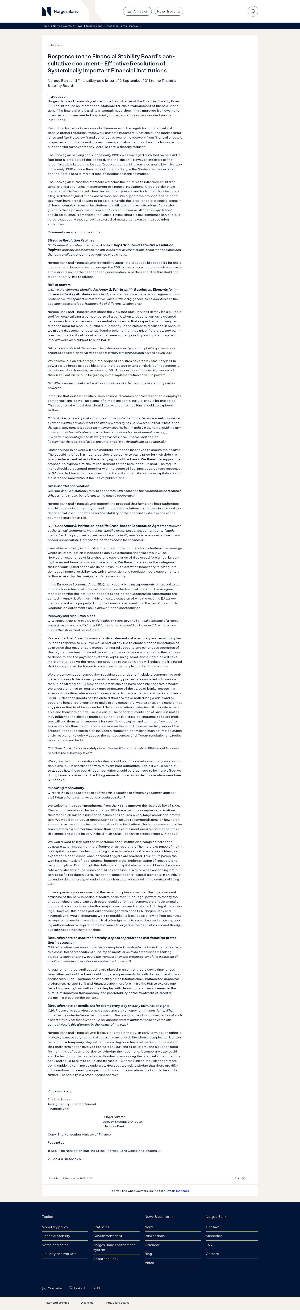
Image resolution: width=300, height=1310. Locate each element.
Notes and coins (55, 1244)
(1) (130, 159)
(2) (84, 683)
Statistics (101, 1227)
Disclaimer (88, 1302)
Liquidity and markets (59, 1253)
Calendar (152, 1244)
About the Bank (106, 1258)
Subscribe (214, 1235)
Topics (47, 1216)
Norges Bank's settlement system (114, 1247)
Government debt (107, 1235)
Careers (212, 1253)
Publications (155, 1235)
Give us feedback (177, 1190)
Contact (213, 1227)
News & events (157, 1216)
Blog (148, 1253)
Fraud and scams (117, 1302)
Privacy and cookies (55, 1302)
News (149, 1227)
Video (149, 1262)
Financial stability (56, 1235)
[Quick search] (253, 11)
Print (238, 1178)
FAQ (209, 1244)
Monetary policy (55, 1227)
